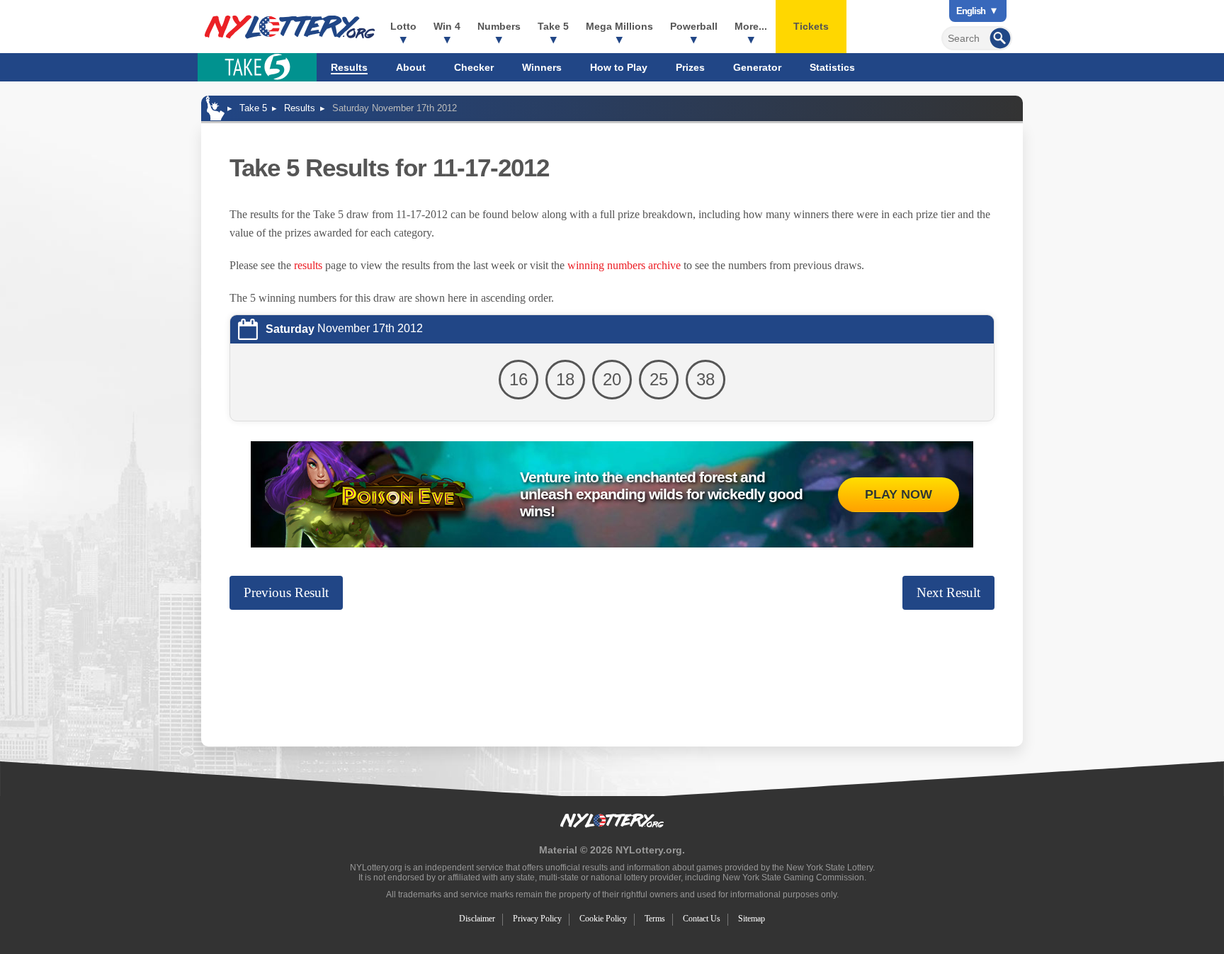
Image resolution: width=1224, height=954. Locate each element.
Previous (286, 592)
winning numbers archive (624, 265)
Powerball (694, 26)
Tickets (811, 26)
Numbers (499, 26)
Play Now (898, 494)
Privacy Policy (537, 919)
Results (349, 67)
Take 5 (553, 26)
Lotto (403, 26)
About (411, 67)
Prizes (690, 67)
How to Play (618, 67)
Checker (474, 67)
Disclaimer (477, 919)
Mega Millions (619, 26)
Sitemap (751, 919)
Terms (655, 919)
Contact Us (701, 919)
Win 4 (447, 26)
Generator (757, 67)
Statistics (832, 67)
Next (948, 592)
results (308, 265)
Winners (542, 67)
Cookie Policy (603, 919)
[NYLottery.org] (290, 26)
